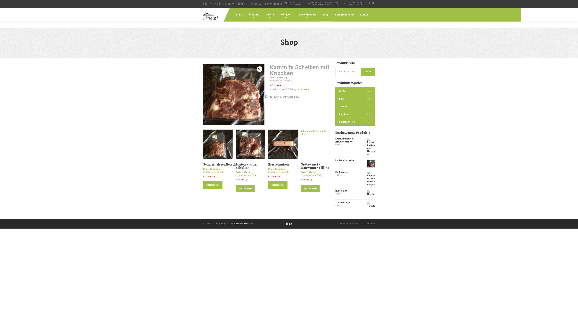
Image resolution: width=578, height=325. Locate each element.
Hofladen (285, 14)
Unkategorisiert (347, 122)
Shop (325, 14)
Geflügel (343, 91)
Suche (368, 72)
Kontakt (365, 14)
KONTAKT (248, 223)
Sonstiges (344, 114)
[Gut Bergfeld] (210, 11)
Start (239, 14)
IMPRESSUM (237, 223)
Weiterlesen (213, 185)
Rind (341, 99)
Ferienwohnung (344, 14)
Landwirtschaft (307, 14)
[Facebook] (369, 3)
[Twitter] (373, 3)
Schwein (304, 89)
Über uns (253, 14)
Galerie (270, 14)
